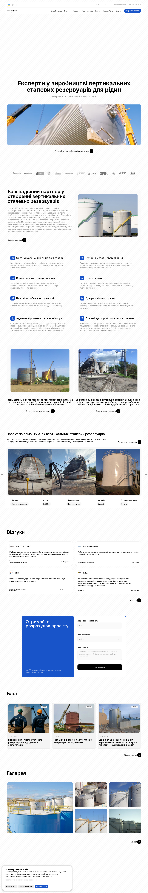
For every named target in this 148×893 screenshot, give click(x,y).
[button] (2, 474)
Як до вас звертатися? (87, 621)
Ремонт (67, 11)
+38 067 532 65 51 (134, 5)
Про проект (82, 648)
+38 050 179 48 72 (119, 5)
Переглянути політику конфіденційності (21, 880)
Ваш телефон (83, 634)
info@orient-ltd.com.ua (103, 5)
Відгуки (119, 11)
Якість (97, 11)
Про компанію (87, 11)
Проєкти (76, 11)
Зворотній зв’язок (132, 11)
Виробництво (56, 11)
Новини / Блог (108, 11)
